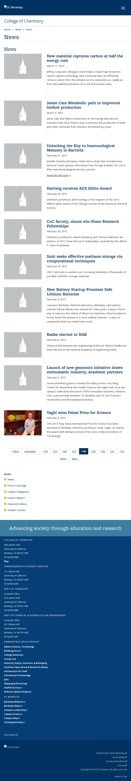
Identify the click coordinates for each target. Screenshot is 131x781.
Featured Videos (17, 504)
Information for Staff (15, 671)
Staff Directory (13, 687)
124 (46, 452)
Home (7, 29)
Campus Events (13, 714)
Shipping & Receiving (15, 683)
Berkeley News (13, 705)
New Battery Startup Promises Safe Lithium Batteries (79, 291)
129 (94, 452)
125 (56, 452)
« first (16, 451)
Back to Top (121, 776)
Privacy (122, 765)
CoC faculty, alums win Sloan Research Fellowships (83, 223)
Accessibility (119, 757)
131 (113, 452)
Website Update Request (17, 691)
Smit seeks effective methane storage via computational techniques (84, 258)
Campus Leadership (16, 710)
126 (65, 452)
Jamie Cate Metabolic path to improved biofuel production (83, 105)
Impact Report (16, 497)
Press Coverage (17, 485)
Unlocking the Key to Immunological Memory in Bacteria (81, 148)
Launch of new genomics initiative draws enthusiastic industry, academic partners (85, 369)
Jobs (6, 679)
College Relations (13, 654)
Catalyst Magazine (18, 491)
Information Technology (17, 675)
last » (76, 458)
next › (64, 458)
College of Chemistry (23, 21)
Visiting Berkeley (14, 722)
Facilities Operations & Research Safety (26, 667)
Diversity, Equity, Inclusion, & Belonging (25, 663)
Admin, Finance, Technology (19, 646)
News (18, 29)
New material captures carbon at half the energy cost (85, 58)
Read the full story (58, 175)
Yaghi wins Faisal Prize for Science (79, 412)
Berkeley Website (14, 701)
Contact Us (10, 659)
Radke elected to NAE (67, 334)
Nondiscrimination (116, 761)
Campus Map (12, 718)
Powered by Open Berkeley (111, 753)
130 (103, 452)
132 (123, 452)
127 (75, 452)
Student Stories (17, 510)
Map (6, 561)
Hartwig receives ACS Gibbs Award (79, 188)
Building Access (12, 650)
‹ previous (31, 451)
